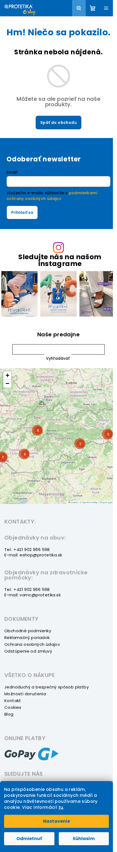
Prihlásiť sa (22, 212)
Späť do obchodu (58, 122)
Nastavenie (56, 821)
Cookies (12, 707)
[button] (57, 358)
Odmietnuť (29, 838)
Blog (9, 714)
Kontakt (12, 700)
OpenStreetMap (90, 502)
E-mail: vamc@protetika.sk (32, 595)
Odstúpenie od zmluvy (28, 651)
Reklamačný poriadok (27, 637)
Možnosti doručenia (25, 694)
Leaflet (74, 502)
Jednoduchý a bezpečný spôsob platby (46, 687)
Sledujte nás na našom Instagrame (59, 260)
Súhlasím (84, 838)
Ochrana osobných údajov (32, 644)
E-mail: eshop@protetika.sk (33, 555)
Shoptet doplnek (108, 502)
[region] (58, 436)
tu (61, 807)
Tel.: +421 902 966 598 (27, 549)
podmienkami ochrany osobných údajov (52, 195)
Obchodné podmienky (27, 631)
